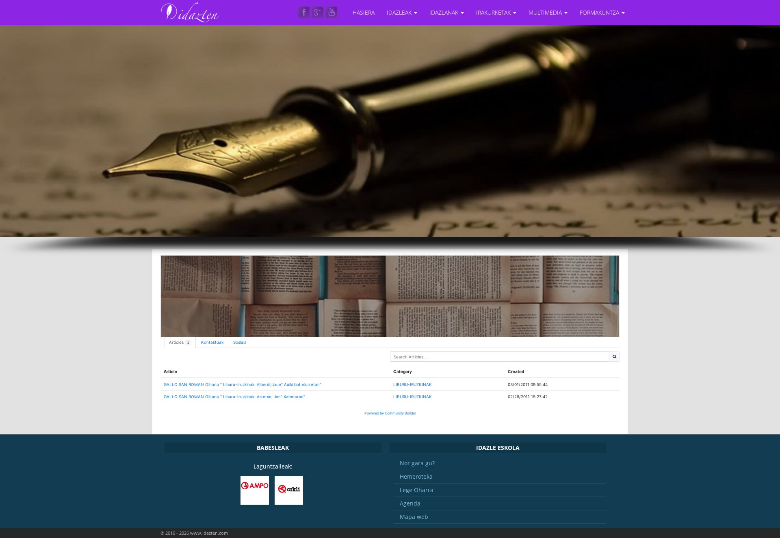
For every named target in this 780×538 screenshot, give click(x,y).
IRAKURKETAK (494, 12)
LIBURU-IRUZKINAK (412, 384)
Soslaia (240, 342)
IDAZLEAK (400, 12)
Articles (179, 342)
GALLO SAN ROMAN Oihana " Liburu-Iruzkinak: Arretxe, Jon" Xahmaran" (234, 396)
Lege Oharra (416, 490)
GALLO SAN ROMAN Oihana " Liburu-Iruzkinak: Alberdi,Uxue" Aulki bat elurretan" (242, 384)
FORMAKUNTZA (600, 12)
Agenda (410, 503)
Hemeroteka (416, 476)
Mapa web (414, 517)
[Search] (614, 356)
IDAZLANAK (444, 12)
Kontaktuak (212, 342)
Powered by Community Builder (390, 413)
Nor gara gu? (417, 463)
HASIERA (364, 12)
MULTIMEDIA (546, 12)
